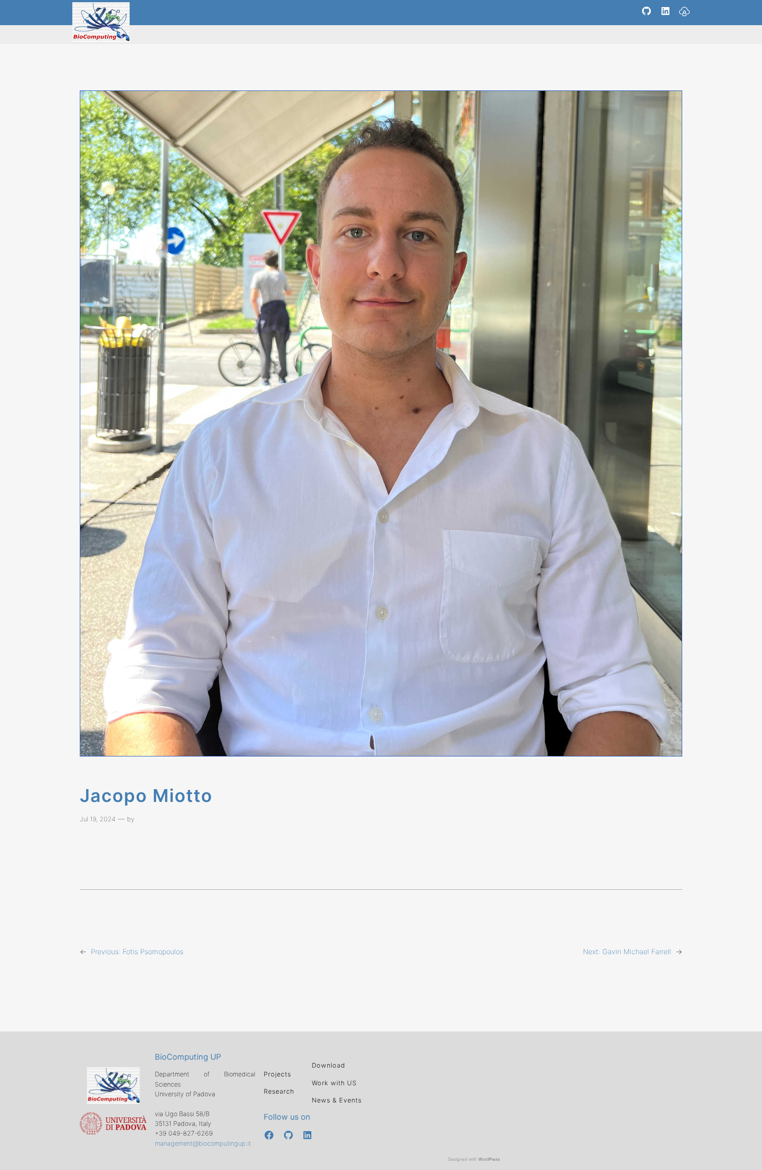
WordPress (489, 1159)
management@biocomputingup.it (203, 1143)
